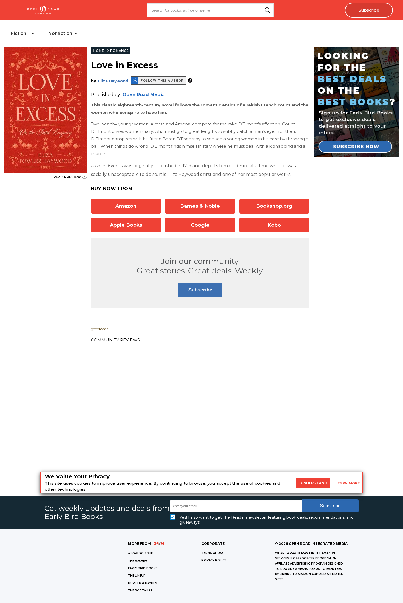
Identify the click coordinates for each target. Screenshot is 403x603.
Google (200, 225)
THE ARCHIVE (137, 561)
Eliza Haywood (113, 80)
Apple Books (126, 225)
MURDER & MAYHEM (142, 583)
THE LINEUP (137, 575)
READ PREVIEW (67, 177)
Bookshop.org (274, 206)
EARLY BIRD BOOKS (142, 568)
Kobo (274, 225)
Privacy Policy (214, 560)
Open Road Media (144, 94)
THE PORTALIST (140, 590)
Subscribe (369, 10)
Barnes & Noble (200, 206)
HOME (98, 51)
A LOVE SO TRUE (140, 553)
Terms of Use (212, 553)
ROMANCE (119, 51)
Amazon (126, 206)
